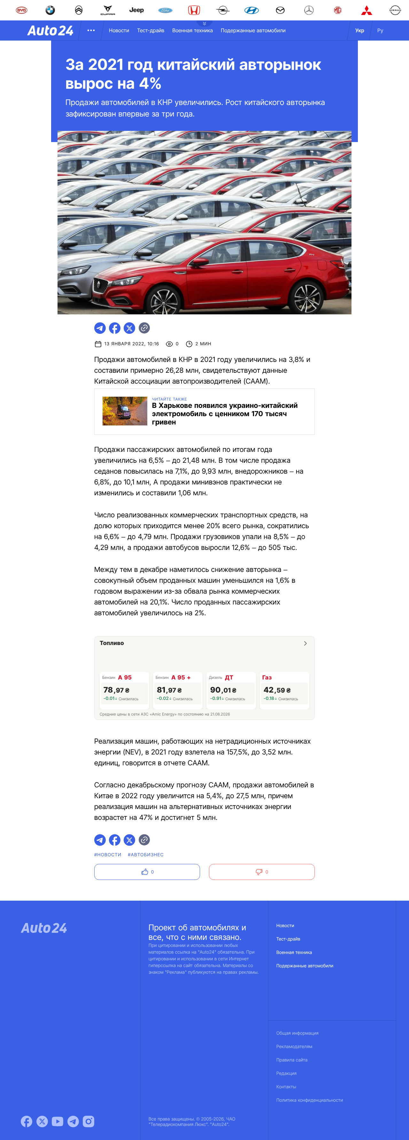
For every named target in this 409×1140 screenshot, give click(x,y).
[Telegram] (73, 1121)
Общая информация (297, 1033)
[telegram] (100, 328)
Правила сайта (292, 1060)
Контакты (286, 1087)
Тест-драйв (150, 30)
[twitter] (129, 328)
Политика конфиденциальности (309, 1100)
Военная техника (192, 30)
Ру (380, 30)
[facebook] (114, 328)
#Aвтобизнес (146, 855)
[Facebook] (26, 1121)
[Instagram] (88, 1121)
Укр (359, 30)
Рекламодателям (294, 1046)
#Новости (107, 855)
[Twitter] (42, 1121)
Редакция (286, 1073)
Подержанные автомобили (253, 30)
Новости (119, 30)
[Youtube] (57, 1121)
